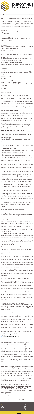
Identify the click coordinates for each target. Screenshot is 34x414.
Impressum (2, 406)
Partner (21, 12)
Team (27, 12)
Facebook (25, 406)
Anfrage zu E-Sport (31, 12)
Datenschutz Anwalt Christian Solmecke (21, 400)
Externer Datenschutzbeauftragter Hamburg (5, 400)
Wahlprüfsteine (14, 12)
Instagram (25, 408)
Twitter (24, 407)
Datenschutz (2, 407)
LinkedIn (25, 409)
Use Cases (25, 12)
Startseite (11, 12)
